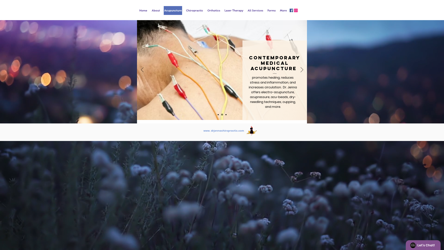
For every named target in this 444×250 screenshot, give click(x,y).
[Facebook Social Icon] (291, 10)
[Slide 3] (226, 114)
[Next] (302, 70)
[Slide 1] (218, 114)
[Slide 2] (221, 114)
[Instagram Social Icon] (296, 10)
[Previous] (142, 70)
